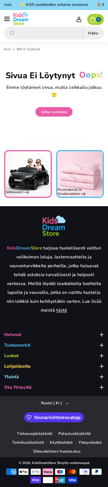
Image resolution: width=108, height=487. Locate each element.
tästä (61, 310)
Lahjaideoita (17, 366)
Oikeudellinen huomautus (57, 451)
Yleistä (11, 377)
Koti (7, 49)
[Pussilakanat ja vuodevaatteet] (80, 174)
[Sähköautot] (28, 174)
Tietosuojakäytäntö (34, 433)
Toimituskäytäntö (28, 442)
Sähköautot (15, 192)
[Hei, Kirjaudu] (79, 19)
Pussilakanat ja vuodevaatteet (70, 192)
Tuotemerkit (17, 345)
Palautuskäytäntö (74, 433)
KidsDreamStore (44, 463)
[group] (28, 174)
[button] (7, 18)
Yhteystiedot (90, 442)
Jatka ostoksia (54, 112)
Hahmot (12, 335)
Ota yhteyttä (18, 387)
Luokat (11, 356)
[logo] (54, 225)
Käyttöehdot (61, 442)
